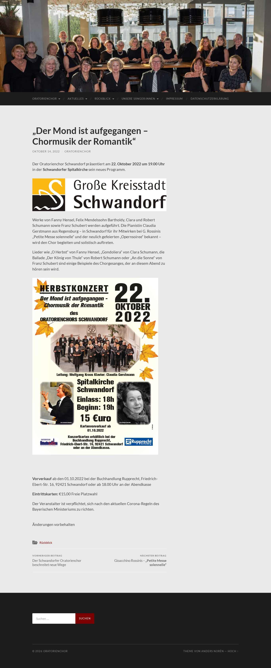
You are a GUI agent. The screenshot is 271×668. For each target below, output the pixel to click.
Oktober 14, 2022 (46, 151)
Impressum (174, 98)
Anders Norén (212, 651)
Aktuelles (76, 98)
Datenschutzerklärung (210, 98)
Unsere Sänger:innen (138, 98)
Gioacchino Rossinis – (140, 560)
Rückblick (103, 98)
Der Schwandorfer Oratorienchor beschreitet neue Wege (56, 560)
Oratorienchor (44, 98)
